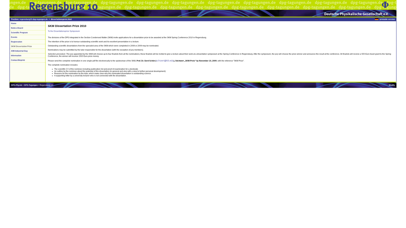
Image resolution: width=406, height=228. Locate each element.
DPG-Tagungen (31, 85)
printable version (387, 19)
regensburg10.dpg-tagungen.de (34, 19)
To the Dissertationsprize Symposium (64, 31)
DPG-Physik (16, 85)
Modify (392, 85)
